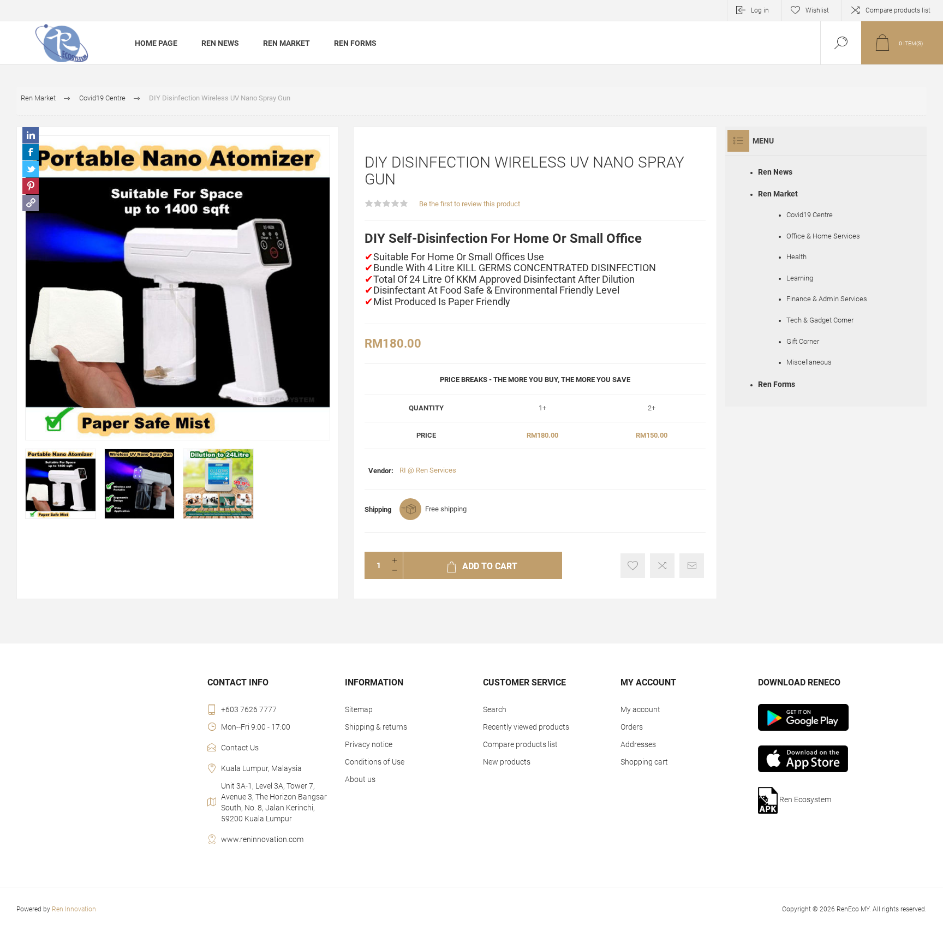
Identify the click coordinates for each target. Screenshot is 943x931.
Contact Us (240, 747)
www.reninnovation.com (262, 839)
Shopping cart (644, 761)
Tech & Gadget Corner (820, 320)
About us (360, 779)
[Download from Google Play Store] (820, 717)
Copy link (30, 203)
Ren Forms (776, 384)
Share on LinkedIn (30, 135)
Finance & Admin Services (826, 299)
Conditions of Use (374, 761)
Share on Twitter (30, 169)
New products (506, 761)
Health (796, 257)
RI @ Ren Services (427, 470)
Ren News (775, 172)
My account (640, 709)
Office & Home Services (823, 236)
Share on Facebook (30, 152)
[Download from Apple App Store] (820, 758)
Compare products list (898, 10)
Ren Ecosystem (804, 799)
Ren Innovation (74, 909)
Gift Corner (802, 341)
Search (494, 709)
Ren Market (778, 193)
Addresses (638, 744)
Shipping (378, 509)
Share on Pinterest (30, 186)
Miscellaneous (809, 362)
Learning (799, 278)
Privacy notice (368, 744)
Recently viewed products (526, 727)
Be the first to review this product (469, 204)
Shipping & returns (376, 727)
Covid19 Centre (809, 215)
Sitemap (359, 709)
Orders (631, 727)
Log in (760, 10)
